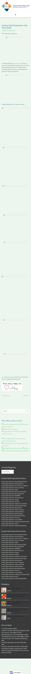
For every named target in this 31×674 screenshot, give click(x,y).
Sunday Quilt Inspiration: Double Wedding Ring (13, 525)
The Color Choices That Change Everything (12, 638)
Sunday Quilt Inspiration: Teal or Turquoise (12, 509)
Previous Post (5, 395)
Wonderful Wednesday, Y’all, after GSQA (12, 642)
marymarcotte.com (21, 5)
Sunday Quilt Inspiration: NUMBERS (10, 495)
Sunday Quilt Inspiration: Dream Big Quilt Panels (14, 481)
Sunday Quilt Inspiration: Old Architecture (12, 497)
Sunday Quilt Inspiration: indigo (9, 489)
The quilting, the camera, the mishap (10, 636)
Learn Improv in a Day (7, 632)
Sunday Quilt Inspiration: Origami (10, 499)
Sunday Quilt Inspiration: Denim (9, 523)
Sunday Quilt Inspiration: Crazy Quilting (11, 519)
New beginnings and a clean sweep (10, 634)
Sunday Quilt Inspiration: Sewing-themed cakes (13, 505)
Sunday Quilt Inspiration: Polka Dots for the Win (14, 503)
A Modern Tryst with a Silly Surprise (10, 630)
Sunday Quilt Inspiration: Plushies (10, 501)
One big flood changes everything (10, 648)
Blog (3, 30)
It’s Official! (4, 628)
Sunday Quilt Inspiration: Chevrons (10, 517)
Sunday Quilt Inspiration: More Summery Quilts (13, 491)
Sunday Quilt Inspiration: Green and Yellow (12, 487)
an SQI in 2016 (17, 63)
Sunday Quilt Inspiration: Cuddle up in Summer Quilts (15, 521)
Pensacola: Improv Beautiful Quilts (10, 646)
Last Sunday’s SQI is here (8, 377)
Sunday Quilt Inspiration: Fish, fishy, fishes (12, 483)
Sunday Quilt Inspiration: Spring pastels (11, 507)
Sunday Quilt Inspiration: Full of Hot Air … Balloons (14, 485)
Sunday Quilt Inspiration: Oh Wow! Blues (12, 513)
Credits (26, 662)
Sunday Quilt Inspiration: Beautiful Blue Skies (13, 515)
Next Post (26, 395)
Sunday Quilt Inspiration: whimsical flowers (12, 511)
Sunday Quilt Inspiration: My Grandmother (12, 493)
